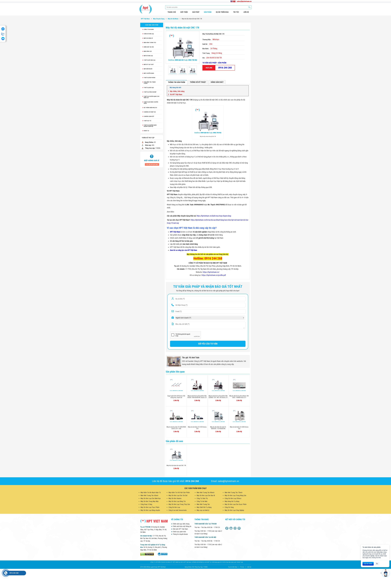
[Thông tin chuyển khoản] (151, 159)
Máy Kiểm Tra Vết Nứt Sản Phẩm (179, 492)
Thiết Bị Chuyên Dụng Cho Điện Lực (151, 97)
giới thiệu (184, 12)
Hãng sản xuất (217, 82)
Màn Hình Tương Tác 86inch (205, 492)
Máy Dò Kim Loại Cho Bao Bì (206, 495)
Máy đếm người (148, 69)
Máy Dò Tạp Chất (149, 64)
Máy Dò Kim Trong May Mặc (150, 501)
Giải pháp (195, 12)
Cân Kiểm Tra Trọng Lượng (150, 82)
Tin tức (236, 12)
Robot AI (146, 130)
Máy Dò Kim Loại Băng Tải (177, 501)
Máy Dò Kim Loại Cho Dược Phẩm (236, 504)
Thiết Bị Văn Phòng (149, 77)
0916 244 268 (225, 67)
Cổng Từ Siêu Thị (202, 498)
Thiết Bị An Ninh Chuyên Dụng (151, 102)
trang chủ (171, 12)
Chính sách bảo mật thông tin (181, 526)
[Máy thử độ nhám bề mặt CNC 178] (172, 70)
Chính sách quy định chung (180, 524)
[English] (231, 1)
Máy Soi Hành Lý (148, 38)
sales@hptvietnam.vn (244, 1)
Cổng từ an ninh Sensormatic (178, 510)
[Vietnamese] (234, 1)
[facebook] (227, 528)
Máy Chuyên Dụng (149, 73)
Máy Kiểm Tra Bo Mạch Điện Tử (151, 492)
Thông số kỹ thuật (198, 82)
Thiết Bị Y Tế (147, 120)
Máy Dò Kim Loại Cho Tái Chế (178, 495)
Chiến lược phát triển (178, 532)
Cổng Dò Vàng (229, 507)
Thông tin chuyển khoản (179, 534)
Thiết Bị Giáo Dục (149, 87)
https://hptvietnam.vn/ (211, 272)
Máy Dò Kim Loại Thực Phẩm (150, 507)
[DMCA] (147, 554)
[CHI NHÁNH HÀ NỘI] (5, 573)
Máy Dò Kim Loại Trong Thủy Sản (179, 504)
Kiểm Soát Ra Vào (149, 47)
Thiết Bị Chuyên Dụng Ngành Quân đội (150, 125)
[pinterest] (239, 528)
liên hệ (246, 12)
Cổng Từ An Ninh (149, 29)
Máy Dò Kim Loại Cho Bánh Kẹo (151, 498)
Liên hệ (249, 567)
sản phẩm (207, 12)
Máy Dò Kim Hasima (175, 498)
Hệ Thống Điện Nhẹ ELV (150, 107)
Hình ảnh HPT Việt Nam (179, 529)
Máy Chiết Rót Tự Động (204, 507)
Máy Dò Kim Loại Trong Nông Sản (235, 495)
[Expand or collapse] (246, 87)
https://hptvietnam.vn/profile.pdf (214, 275)
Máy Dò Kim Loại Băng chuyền (150, 510)
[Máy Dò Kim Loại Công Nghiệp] (162, 554)
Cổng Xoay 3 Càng (146, 504)
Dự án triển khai (222, 12)
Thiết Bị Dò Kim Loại (149, 60)
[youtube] (231, 528)
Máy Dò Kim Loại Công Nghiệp (234, 510)
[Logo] (145, 9)
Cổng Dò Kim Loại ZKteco (233, 498)
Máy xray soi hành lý (203, 510)
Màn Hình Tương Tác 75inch (233, 492)
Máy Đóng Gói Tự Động (232, 501)
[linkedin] (235, 528)
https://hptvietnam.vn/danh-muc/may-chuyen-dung (214, 216)
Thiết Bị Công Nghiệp (150, 92)
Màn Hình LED (148, 51)
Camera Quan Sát (149, 116)
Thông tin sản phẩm (176, 82)
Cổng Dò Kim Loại (149, 34)
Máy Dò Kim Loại (148, 55)
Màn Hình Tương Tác (150, 42)
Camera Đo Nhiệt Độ (150, 112)
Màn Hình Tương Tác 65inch (149, 495)
